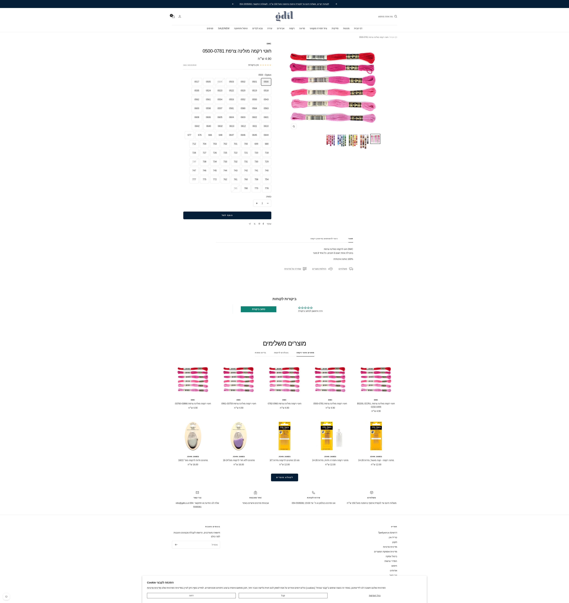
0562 (196, 99)
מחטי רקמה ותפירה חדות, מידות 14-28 (330, 460)
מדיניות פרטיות (154, 588)
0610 (266, 126)
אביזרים (280, 28)
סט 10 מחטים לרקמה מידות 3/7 (284, 460)
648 (220, 135)
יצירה (269, 28)
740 (266, 170)
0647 (231, 135)
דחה (191, 595)
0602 (254, 117)
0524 (208, 90)
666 (210, 135)
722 (235, 152)
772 (215, 179)
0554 (220, 99)
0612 (243, 126)
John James (376, 456)
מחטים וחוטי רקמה (305, 353)
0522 (231, 90)
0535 (196, 90)
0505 (208, 81)
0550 (254, 99)
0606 (208, 117)
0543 (266, 99)
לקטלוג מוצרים (284, 477)
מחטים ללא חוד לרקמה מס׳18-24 (239, 460)
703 (215, 144)
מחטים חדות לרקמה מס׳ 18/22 (193, 460)
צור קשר (393, 575)
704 (204, 144)
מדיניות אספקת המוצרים (385, 551)
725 (225, 152)
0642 (197, 126)
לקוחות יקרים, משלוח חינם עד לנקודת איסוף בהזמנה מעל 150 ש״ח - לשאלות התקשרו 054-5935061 (284, 4)
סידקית (335, 28)
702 (225, 144)
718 (266, 152)
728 (194, 152)
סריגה (302, 28)
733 (225, 161)
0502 (243, 81)
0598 (208, 108)
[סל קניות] (173, 16)
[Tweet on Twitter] (254, 224)
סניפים (210, 28)
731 (246, 161)
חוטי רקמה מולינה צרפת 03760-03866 (193, 403)
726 (215, 152)
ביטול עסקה (391, 556)
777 (194, 179)
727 (204, 152)
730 (256, 161)
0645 (254, 135)
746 (204, 170)
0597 (220, 108)
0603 (243, 117)
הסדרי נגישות (391, 561)
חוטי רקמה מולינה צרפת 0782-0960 (284, 403)
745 (215, 170)
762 (225, 179)
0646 (243, 135)
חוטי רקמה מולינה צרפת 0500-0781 (330, 403)
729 (266, 161)
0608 (196, 117)
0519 (254, 90)
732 (235, 161)
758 (256, 179)
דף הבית (358, 28)
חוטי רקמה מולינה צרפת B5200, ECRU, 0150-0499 (376, 405)
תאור (350, 239)
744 (225, 170)
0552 (243, 99)
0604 (231, 117)
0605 (220, 117)
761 (235, 179)
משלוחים (343, 269)
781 (235, 188)
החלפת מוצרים (319, 269)
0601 (266, 117)
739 (194, 161)
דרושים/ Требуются (387, 532)
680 (266, 144)
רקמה (292, 28)
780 (246, 188)
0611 (254, 126)
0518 (266, 90)
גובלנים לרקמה (281, 353)
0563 (266, 108)
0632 (220, 126)
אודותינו (393, 570)
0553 (231, 99)
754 (266, 179)
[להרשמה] (176, 545)
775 (204, 179)
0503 (231, 81)
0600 (196, 108)
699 (256, 144)
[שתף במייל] (250, 224)
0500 (266, 81)
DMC (269, 44)
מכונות (346, 28)
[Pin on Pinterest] (259, 224)
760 (246, 179)
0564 (254, 108)
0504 (220, 81)
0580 (243, 108)
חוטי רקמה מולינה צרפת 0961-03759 (238, 403)
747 (194, 170)
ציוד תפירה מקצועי (318, 28)
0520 (243, 90)
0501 (254, 81)
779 (256, 188)
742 (246, 170)
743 (235, 170)
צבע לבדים (257, 28)
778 (266, 188)
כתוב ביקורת (258, 309)
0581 (231, 108)
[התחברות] (179, 16)
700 (246, 144)
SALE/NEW (223, 28)
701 (235, 144)
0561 (208, 99)
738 (204, 161)
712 (194, 144)
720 (256, 152)
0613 (231, 126)
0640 (208, 126)
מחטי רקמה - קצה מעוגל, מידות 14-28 (376, 460)
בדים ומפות (260, 353)
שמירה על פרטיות (292, 269)
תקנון (394, 542)
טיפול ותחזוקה (241, 28)
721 (246, 152)
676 (200, 135)
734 (215, 161)
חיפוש (394, 566)
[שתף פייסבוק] (263, 224)
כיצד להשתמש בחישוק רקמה (324, 239)
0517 (196, 81)
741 (256, 170)
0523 (220, 90)
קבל (283, 595)
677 (189, 135)
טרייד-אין (393, 537)
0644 (266, 135)
